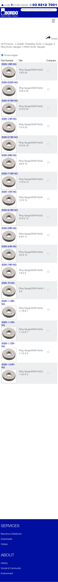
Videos (4, 544)
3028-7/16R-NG (10, 174)
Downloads (6, 539)
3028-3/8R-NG (9, 156)
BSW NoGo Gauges (34, 47)
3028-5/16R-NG (10, 137)
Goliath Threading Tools (29, 44)
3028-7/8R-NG (9, 265)
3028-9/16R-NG (10, 210)
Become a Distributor (11, 534)
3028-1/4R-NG (9, 119)
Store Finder (20, 5)
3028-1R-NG (8, 283)
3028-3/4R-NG (9, 247)
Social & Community (11, 568)
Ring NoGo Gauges (11, 47)
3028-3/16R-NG (10, 101)
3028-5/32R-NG (10, 83)
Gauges (48, 44)
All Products (7, 44)
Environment (7, 574)
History (4, 563)
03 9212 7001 (44, 5)
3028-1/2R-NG (9, 192)
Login (7, 5)
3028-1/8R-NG (9, 64)
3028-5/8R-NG (9, 228)
